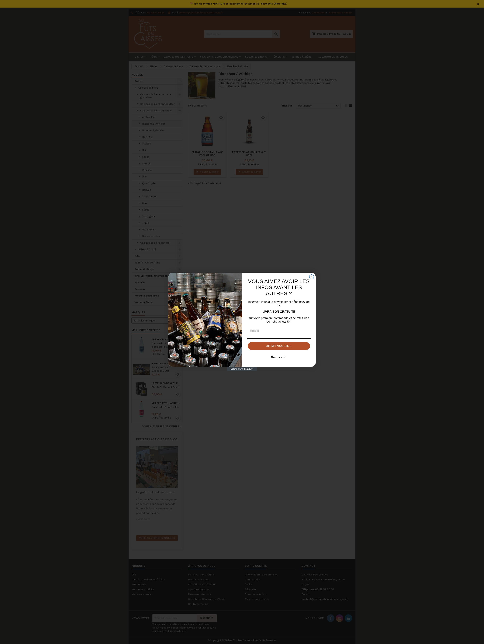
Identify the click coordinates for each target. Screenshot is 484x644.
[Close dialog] (311, 277)
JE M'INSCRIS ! (279, 346)
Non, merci (279, 357)
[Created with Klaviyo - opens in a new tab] (242, 369)
